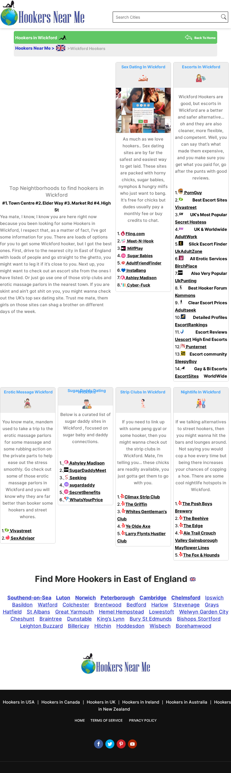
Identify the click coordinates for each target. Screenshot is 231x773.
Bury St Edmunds (151, 619)
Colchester (76, 605)
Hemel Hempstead (121, 612)
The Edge (193, 525)
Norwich (85, 598)
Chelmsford (185, 598)
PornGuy (192, 192)
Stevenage (186, 605)
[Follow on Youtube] (132, 743)
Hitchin (102, 626)
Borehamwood (193, 626)
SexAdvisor (22, 538)
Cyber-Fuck (138, 285)
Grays (212, 605)
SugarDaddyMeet (87, 470)
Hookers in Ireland (140, 702)
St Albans (38, 612)
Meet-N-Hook (140, 240)
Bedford (136, 605)
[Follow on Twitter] (109, 743)
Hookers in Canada (60, 702)
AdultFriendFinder (143, 262)
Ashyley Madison (86, 463)
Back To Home (205, 38)
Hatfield (12, 612)
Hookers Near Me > (35, 48)
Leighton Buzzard (41, 626)
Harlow (159, 605)
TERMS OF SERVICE (106, 720)
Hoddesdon (130, 626)
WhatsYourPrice (86, 499)
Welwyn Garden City (203, 612)
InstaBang (136, 270)
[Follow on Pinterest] (121, 743)
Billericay (78, 626)
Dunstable (79, 619)
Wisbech (160, 626)
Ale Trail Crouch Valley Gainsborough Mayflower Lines (196, 540)
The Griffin (136, 504)
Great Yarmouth (74, 612)
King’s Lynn (111, 619)
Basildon (22, 605)
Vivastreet (20, 530)
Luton (63, 598)
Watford (47, 605)
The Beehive (195, 518)
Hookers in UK (101, 702)
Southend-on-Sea (29, 598)
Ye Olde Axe (138, 526)
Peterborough (118, 598)
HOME (80, 720)
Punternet (195, 346)
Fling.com (135, 233)
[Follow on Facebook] (98, 743)
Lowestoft (161, 612)
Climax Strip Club (142, 497)
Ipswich (214, 598)
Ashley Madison (141, 277)
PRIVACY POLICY (143, 720)
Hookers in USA (19, 702)
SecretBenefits (84, 492)
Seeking (77, 477)
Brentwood (107, 605)
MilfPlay (134, 248)
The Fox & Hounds (201, 555)
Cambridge (152, 598)
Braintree (50, 619)
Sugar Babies (139, 255)
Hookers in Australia (186, 702)
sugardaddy (82, 485)
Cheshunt (22, 619)
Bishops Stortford (199, 619)
